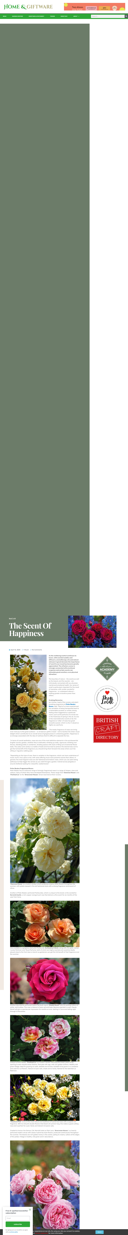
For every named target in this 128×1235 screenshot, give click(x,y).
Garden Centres (17, 16)
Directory (64, 16)
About (75, 16)
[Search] (126, 16)
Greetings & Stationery (36, 16)
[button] (30, 1210)
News (4, 16)
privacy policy (14, 1232)
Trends (52, 16)
